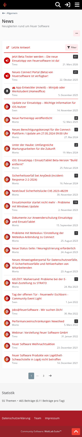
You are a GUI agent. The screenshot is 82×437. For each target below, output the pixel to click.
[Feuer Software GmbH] (6, 5)
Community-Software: (41, 431)
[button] (76, 33)
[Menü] (77, 5)
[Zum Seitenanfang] (76, 431)
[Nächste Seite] (50, 376)
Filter (73, 47)
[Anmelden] (67, 5)
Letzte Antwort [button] (21, 47)
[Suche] (58, 5)
